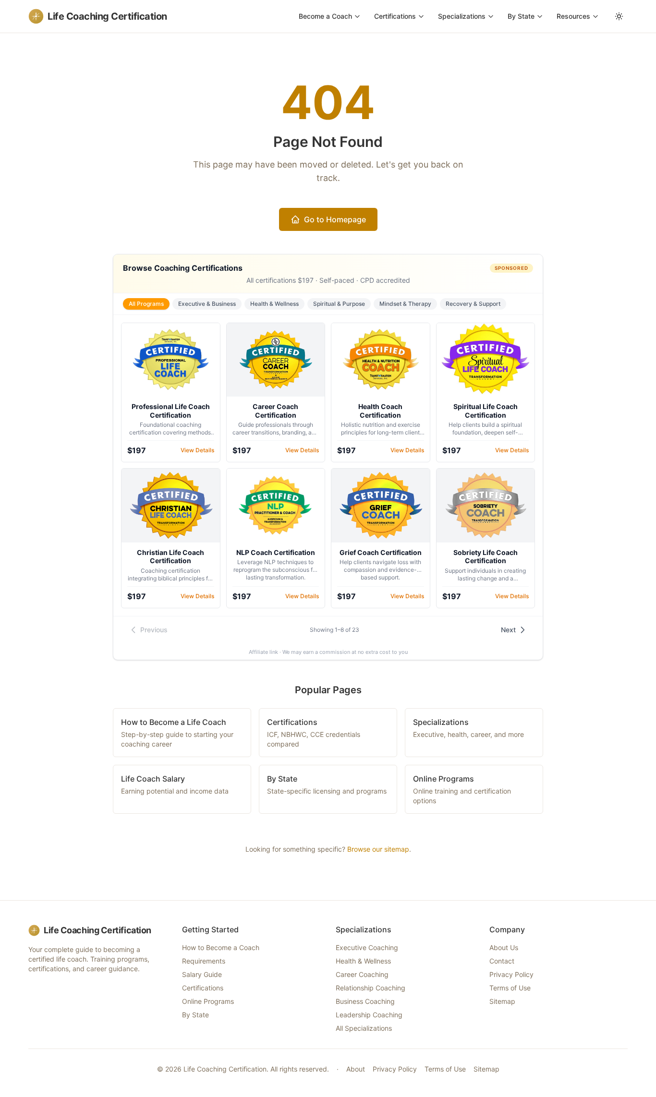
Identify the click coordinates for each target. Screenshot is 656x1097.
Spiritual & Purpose (339, 303)
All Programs (146, 303)
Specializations (462, 16)
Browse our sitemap (378, 849)
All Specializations (364, 1028)
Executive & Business (207, 303)
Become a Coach (325, 16)
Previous (154, 630)
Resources (573, 16)
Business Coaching (365, 1001)
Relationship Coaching (370, 988)
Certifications (395, 16)
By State (521, 16)
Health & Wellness (274, 303)
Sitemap (502, 1001)
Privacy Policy (511, 974)
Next (508, 630)
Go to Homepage (335, 219)
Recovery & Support (473, 303)
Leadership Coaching (369, 1015)
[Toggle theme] (619, 16)
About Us (503, 947)
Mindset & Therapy (405, 303)
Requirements (203, 961)
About (355, 1069)
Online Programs (208, 1001)
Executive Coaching (367, 947)
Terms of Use (510, 988)
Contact (501, 961)
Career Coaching (362, 974)
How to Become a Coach (220, 947)
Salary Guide (202, 974)
